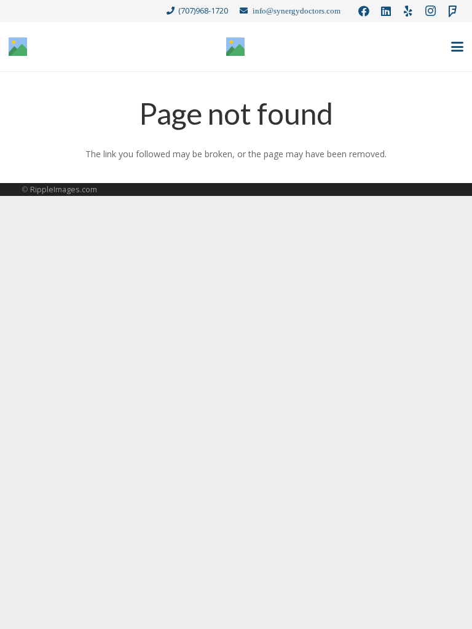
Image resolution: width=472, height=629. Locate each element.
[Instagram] (430, 11)
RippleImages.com (63, 189)
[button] (457, 47)
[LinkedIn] (386, 11)
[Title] (18, 46)
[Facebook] (364, 11)
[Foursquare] (452, 11)
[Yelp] (408, 11)
